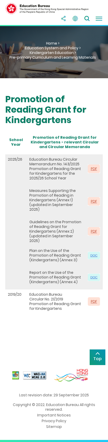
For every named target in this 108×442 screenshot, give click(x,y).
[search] (87, 18)
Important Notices (54, 415)
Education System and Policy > (53, 48)
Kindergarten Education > (53, 52)
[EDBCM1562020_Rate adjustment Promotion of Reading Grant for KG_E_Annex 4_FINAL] (94, 277)
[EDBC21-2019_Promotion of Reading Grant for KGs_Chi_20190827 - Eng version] (94, 301)
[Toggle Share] (63, 18)
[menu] (99, 18)
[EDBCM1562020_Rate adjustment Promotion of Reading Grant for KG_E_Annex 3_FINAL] (94, 255)
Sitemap (54, 426)
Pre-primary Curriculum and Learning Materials (52, 57)
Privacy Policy (54, 420)
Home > (53, 43)
